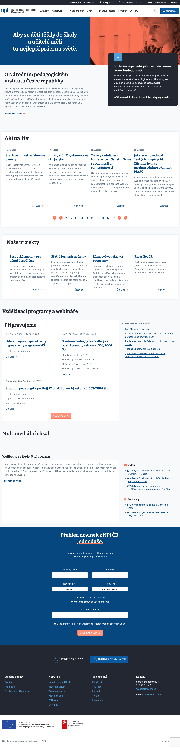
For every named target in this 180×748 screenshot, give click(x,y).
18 (113, 217)
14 (92, 217)
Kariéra (8, 682)
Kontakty (122, 10)
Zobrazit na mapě (147, 689)
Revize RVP (76, 2)
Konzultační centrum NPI (167, 2)
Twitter (95, 695)
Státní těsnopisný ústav (68, 256)
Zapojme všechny (57, 691)
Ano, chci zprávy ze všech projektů (91, 601)
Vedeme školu (55, 695)
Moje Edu (53, 704)
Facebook (97, 682)
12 (81, 217)
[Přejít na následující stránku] (119, 218)
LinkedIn (96, 691)
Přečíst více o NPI (13, 113)
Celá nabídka (60, 415)
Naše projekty (77, 10)
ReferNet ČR (143, 256)
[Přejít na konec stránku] (125, 218)
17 (108, 217)
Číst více (37, 289)
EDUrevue (53, 700)
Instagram (97, 700)
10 (70, 217)
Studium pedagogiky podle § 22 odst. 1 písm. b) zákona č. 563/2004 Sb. (87, 345)
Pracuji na (110, 583)
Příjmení (110, 569)
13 (87, 217)
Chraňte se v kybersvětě (137, 329)
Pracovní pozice (107, 10)
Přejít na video (14, 480)
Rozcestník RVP (56, 686)
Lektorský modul (145, 2)
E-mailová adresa (90, 609)
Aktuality (44, 10)
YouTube (96, 686)
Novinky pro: (69, 583)
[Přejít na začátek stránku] (54, 218)
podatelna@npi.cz (153, 694)
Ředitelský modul (106, 2)
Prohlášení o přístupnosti (17, 691)
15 (97, 217)
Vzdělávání (57, 10)
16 (103, 217)
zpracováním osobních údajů (111, 624)
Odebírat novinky (90, 633)
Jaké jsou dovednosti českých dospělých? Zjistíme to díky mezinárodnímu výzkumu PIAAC (153, 163)
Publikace (90, 2)
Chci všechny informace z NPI (90, 597)
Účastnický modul (126, 2)
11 (76, 217)
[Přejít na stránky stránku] (61, 218)
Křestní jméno (70, 569)
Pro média (9, 686)
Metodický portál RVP (59, 682)
